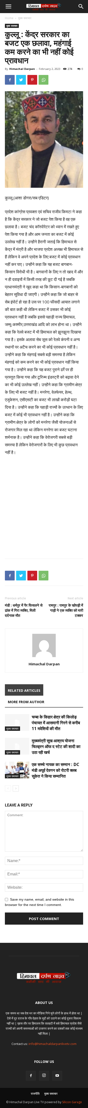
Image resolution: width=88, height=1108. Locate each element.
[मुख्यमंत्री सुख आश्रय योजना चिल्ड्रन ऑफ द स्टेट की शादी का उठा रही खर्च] (17, 746)
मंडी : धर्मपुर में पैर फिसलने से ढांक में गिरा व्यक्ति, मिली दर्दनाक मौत (24, 610)
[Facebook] (31, 1076)
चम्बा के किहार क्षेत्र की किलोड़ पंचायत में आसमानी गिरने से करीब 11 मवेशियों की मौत (56, 722)
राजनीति (35, 1094)
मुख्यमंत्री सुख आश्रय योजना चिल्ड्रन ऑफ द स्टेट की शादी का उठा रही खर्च (56, 746)
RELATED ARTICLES (24, 690)
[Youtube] (57, 1076)
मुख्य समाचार (24, 18)
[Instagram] (44, 1076)
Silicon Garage (72, 1102)
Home (9, 18)
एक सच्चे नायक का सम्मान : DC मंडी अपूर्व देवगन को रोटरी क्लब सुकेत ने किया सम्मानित (55, 770)
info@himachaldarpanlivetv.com (53, 1044)
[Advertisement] (44, 506)
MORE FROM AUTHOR (26, 702)
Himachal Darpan (22, 69)
